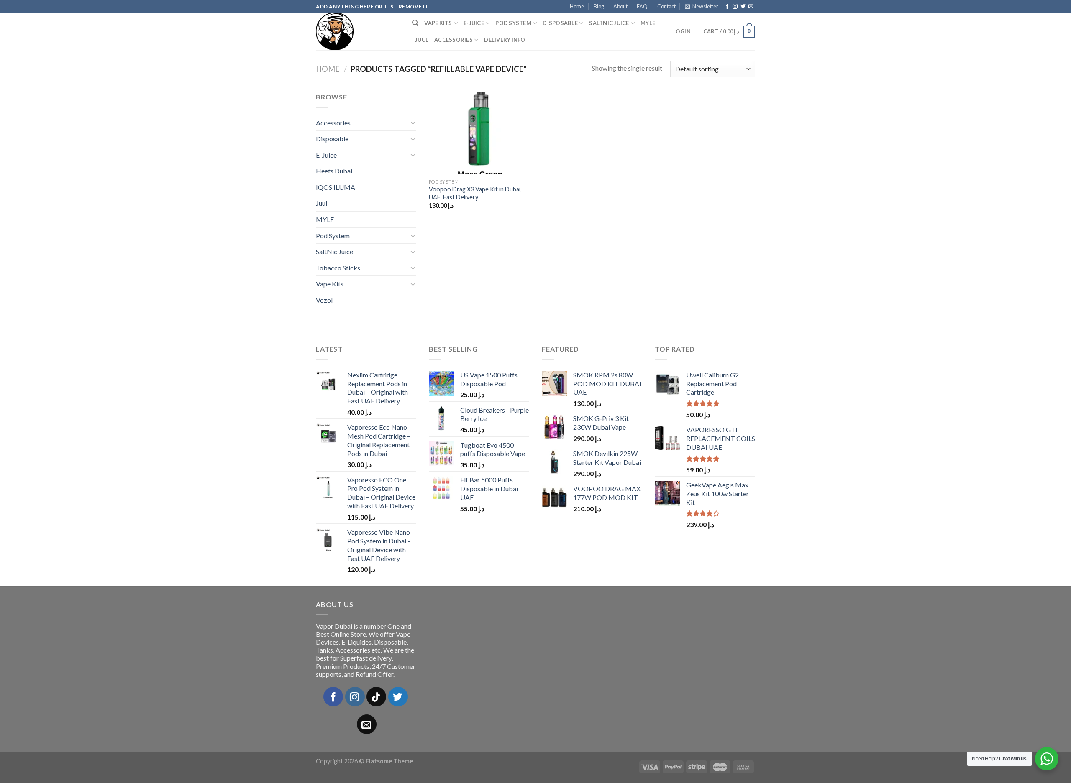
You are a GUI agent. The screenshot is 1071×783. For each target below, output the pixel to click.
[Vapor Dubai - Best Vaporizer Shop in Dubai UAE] (358, 31)
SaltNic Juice (609, 23)
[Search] (415, 23)
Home (577, 6)
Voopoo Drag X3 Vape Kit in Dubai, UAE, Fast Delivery (475, 193)
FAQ (642, 6)
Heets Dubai (334, 171)
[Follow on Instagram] (735, 7)
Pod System (513, 23)
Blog (599, 6)
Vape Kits (438, 23)
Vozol (324, 300)
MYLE (648, 23)
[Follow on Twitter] (743, 7)
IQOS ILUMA (335, 187)
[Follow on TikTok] (376, 696)
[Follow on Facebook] (727, 7)
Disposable (560, 23)
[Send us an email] (750, 7)
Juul (421, 39)
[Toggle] (413, 122)
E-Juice (474, 23)
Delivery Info (504, 39)
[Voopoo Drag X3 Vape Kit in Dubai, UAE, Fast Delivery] (480, 133)
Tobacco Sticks (338, 268)
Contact (666, 6)
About (620, 6)
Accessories (453, 39)
